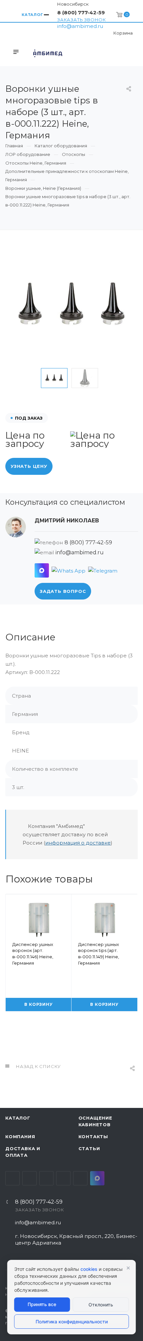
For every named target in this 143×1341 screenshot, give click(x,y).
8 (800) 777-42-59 (81, 12)
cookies (88, 1269)
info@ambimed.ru (80, 26)
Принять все (42, 1304)
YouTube (46, 1178)
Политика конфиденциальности (72, 1321)
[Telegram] (102, 570)
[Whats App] (68, 570)
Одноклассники (63, 1178)
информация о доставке (78, 843)
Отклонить (100, 1304)
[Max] (42, 570)
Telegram (29, 1178)
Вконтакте (12, 1178)
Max (97, 1178)
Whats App (80, 1178)
